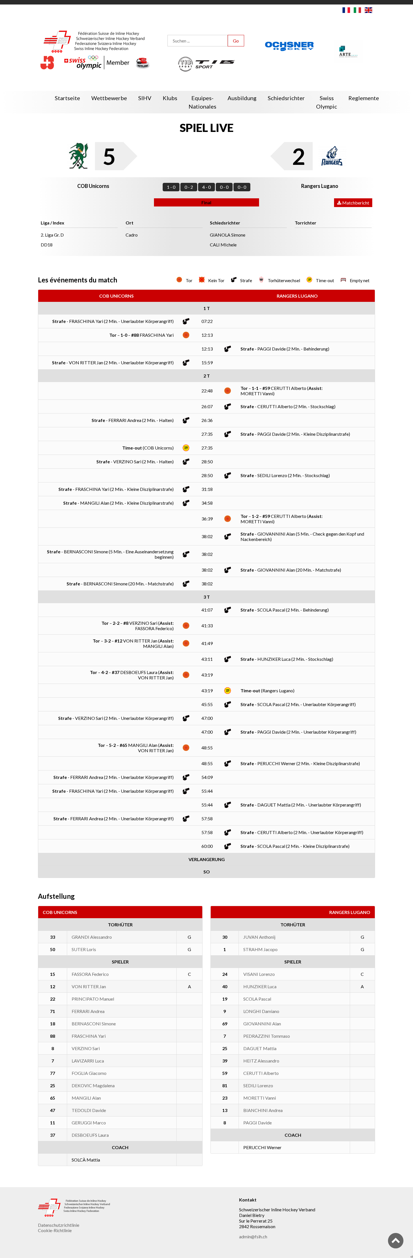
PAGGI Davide (257, 1122)
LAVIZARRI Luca (88, 1060)
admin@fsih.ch (253, 1236)
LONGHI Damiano (261, 1011)
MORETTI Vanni (259, 1097)
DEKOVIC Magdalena (93, 1085)
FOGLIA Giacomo (89, 1073)
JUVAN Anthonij (259, 937)
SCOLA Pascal (257, 998)
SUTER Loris (84, 949)
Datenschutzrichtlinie (58, 1225)
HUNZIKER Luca (259, 986)
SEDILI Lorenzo (258, 1085)
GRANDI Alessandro (92, 937)
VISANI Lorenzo (259, 974)
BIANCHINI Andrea (263, 1110)
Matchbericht (355, 202)
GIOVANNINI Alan (262, 1023)
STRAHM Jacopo (260, 949)
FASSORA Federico (90, 974)
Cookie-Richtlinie (55, 1230)
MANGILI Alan (86, 1097)
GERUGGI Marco (89, 1122)
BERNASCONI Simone (94, 1023)
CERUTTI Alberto (261, 1073)
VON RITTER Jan (89, 986)
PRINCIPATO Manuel (93, 998)
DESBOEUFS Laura (90, 1135)
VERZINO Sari (86, 1048)
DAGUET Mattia (259, 1048)
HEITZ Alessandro (261, 1060)
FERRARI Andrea (88, 1011)
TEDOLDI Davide (89, 1110)
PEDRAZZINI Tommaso (266, 1036)
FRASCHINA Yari (89, 1036)
